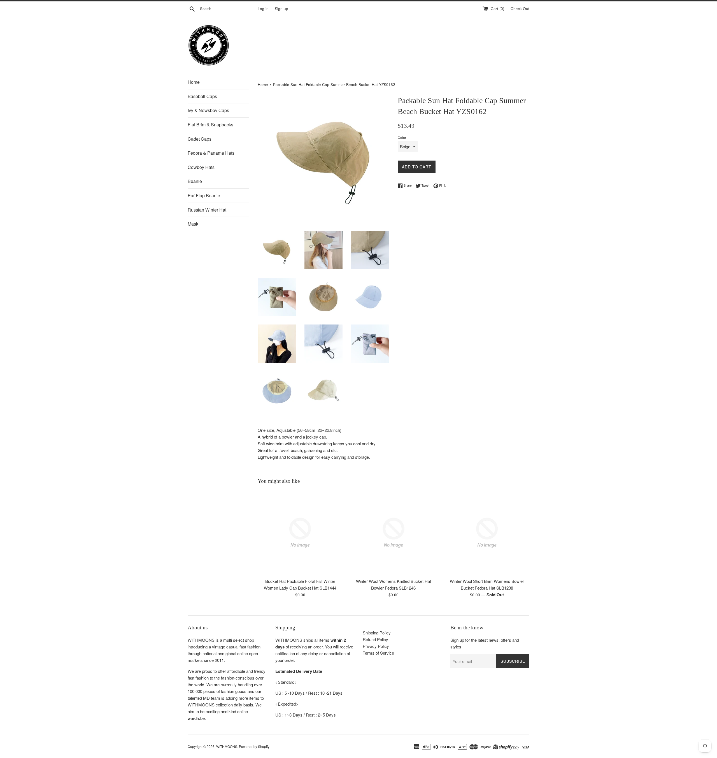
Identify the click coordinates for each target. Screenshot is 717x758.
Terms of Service (378, 653)
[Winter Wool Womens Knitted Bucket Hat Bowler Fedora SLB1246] (393, 532)
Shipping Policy (377, 633)
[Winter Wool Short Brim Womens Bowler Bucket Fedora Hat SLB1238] (486, 532)
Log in (263, 8)
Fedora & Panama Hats (211, 153)
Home (194, 82)
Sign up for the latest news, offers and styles (484, 643)
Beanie (195, 181)
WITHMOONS (226, 746)
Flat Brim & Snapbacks (210, 124)
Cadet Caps (199, 139)
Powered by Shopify (254, 746)
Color (402, 137)
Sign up (281, 8)
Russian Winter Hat (207, 210)
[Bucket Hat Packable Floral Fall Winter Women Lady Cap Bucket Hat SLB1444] (300, 532)
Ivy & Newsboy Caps (208, 110)
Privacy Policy (376, 646)
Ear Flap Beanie (204, 195)
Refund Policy (375, 639)
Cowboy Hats (201, 167)
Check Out (520, 8)
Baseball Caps (202, 96)
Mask (193, 224)
